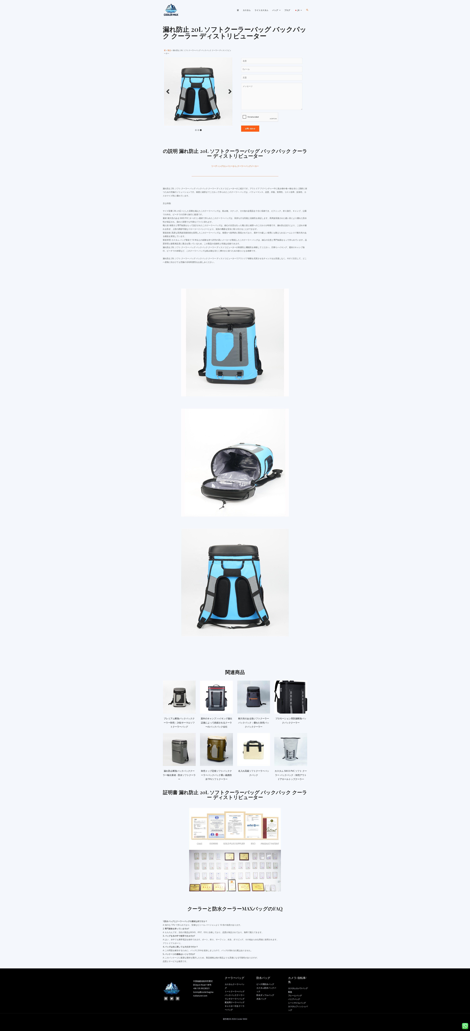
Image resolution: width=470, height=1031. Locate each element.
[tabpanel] (198, 91)
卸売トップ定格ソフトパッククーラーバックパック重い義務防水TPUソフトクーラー (216, 775)
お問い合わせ (250, 128)
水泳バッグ (261, 998)
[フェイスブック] (166, 998)
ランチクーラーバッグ (234, 998)
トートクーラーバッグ (234, 991)
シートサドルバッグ (297, 1002)
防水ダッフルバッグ (265, 995)
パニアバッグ (294, 999)
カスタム (247, 10)
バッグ (275, 10)
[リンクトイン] (177, 998)
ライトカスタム (261, 10)
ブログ (287, 10)
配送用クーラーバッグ (234, 1002)
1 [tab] (196, 130)
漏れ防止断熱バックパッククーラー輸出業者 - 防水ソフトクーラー (179, 775)
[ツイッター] (172, 998)
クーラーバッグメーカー (248, 166)
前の (167, 91)
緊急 (290, 992)
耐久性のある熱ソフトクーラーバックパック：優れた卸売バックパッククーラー (253, 722)
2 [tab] (198, 130)
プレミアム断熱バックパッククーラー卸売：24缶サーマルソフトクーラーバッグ (179, 722)
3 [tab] (201, 130)
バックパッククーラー (234, 995)
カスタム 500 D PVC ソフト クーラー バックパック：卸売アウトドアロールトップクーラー (291, 775)
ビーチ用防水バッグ (265, 984)
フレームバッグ (295, 995)
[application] (279, 10)
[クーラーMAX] (171, 10)
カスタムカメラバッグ (298, 988)
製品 (169, 50)
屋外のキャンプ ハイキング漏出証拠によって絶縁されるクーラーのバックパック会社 (216, 722)
